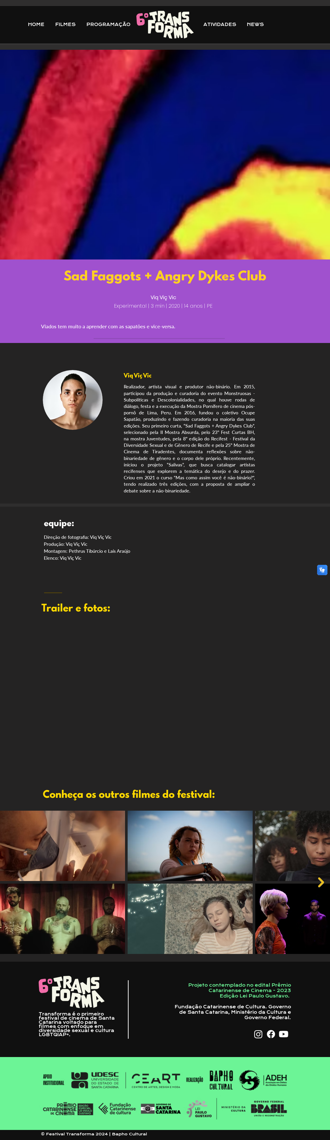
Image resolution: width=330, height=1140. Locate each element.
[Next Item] (321, 882)
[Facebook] (271, 1034)
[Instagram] (258, 1034)
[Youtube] (283, 1034)
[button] (221, 24)
